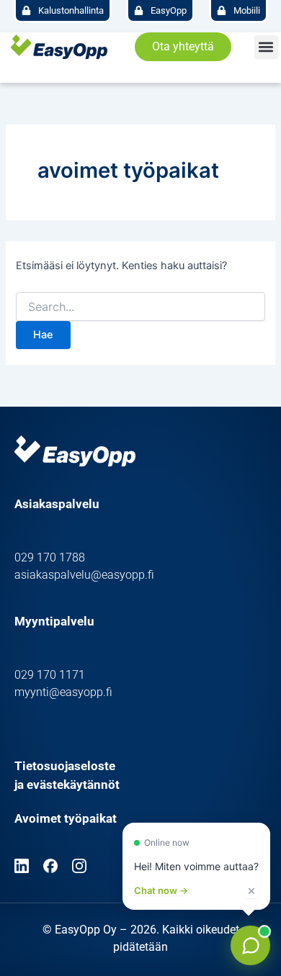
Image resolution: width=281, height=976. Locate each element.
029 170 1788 (49, 557)
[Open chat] (250, 945)
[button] (266, 47)
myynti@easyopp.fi (63, 692)
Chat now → (161, 890)
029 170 (36, 675)
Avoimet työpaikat (65, 818)
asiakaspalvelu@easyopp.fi (84, 575)
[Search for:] (140, 307)
